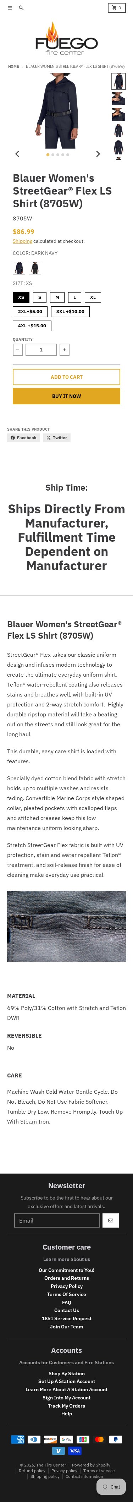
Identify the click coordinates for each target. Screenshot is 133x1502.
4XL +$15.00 (32, 325)
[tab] (48, 155)
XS (21, 296)
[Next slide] (98, 154)
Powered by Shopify (91, 1465)
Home (13, 66)
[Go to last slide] (18, 154)
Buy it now (66, 396)
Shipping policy (45, 1476)
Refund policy (32, 1470)
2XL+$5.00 (30, 310)
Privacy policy (64, 1470)
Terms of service (99, 1470)
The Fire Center (51, 1465)
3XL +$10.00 (70, 310)
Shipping (22, 241)
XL (93, 296)
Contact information (84, 1476)
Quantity (23, 339)
